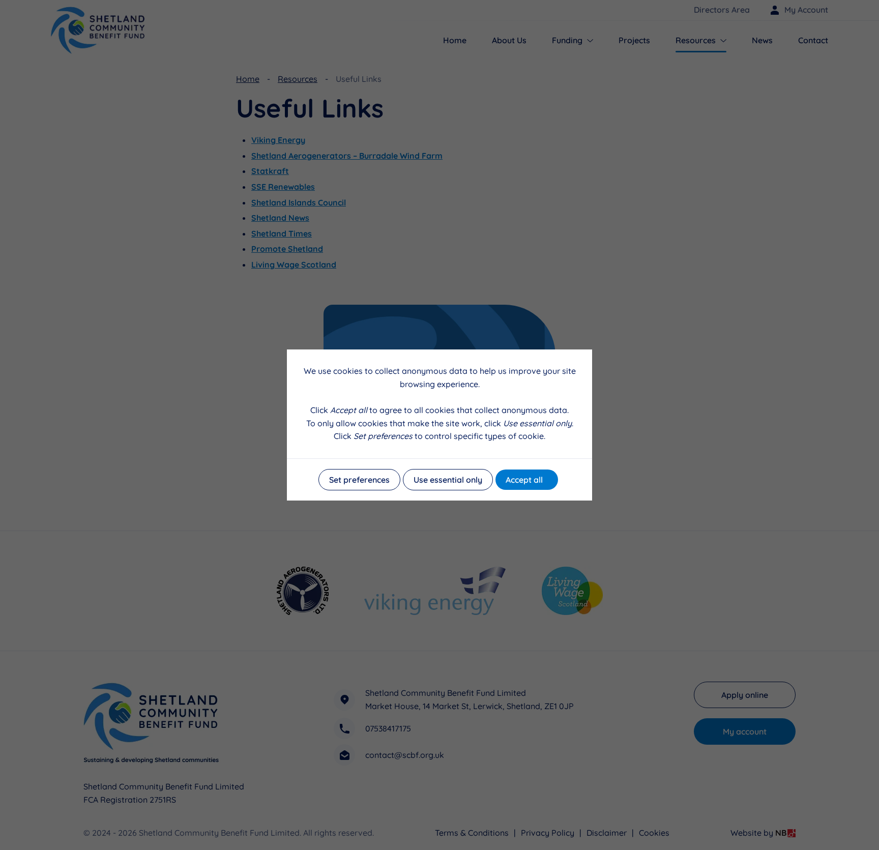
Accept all (524, 480)
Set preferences (359, 480)
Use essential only (448, 480)
